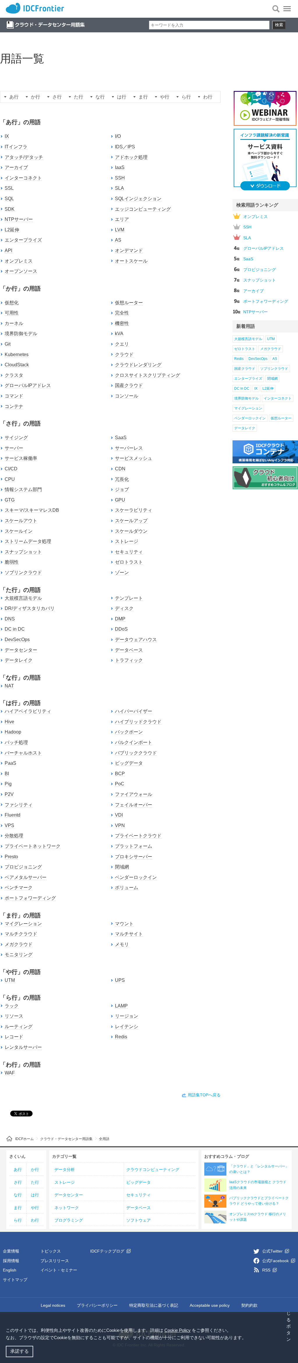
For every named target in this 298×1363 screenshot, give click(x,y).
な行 (100, 96)
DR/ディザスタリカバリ (30, 608)
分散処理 (14, 835)
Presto (11, 856)
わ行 (207, 96)
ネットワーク (66, 1207)
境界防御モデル (21, 333)
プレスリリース (54, 1260)
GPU (120, 499)
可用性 (12, 312)
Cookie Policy (177, 1330)
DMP (120, 618)
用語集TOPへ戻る (204, 1095)
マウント (124, 923)
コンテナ (14, 406)
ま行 (143, 96)
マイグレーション (23, 923)
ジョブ (122, 489)
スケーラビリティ (133, 510)
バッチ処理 (16, 742)
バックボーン (129, 731)
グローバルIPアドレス (28, 385)
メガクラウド (19, 944)
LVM (119, 229)
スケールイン (19, 531)
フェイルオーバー (133, 804)
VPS (9, 825)
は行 (121, 96)
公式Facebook (276, 1260)
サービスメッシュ (133, 458)
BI (7, 773)
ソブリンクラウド (23, 572)
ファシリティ (19, 804)
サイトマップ (15, 1279)
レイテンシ (126, 1026)
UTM (10, 980)
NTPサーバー (19, 219)
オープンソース (21, 271)
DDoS (121, 629)
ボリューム (126, 887)
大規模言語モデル (23, 598)
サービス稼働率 (21, 458)
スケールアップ (131, 520)
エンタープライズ (23, 240)
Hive (9, 721)
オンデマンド (129, 250)
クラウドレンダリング (138, 364)
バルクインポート (133, 742)
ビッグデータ (129, 763)
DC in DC (15, 629)
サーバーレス (129, 448)
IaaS (120, 167)
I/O (118, 136)
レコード (14, 1036)
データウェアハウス (136, 639)
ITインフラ (16, 146)
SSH (120, 177)
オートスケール (131, 260)
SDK (10, 209)
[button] (248, 1338)
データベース (129, 650)
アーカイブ (16, 167)
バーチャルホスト (23, 752)
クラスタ (14, 375)
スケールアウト (21, 520)
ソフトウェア (138, 1220)
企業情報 (11, 1251)
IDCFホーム (24, 1139)
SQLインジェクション (138, 198)
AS (118, 240)
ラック (12, 1005)
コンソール (126, 395)
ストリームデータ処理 (28, 541)
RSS (267, 1270)
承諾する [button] (19, 1351)
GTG (10, 499)
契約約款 (249, 1305)
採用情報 (11, 1260)
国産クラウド (129, 385)
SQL (9, 198)
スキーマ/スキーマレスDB (32, 510)
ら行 (186, 96)
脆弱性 (12, 562)
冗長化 (122, 479)
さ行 (57, 96)
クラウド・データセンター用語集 (66, 1139)
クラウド (124, 354)
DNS (10, 618)
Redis (121, 1036)
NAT (9, 685)
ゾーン (122, 572)
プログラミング (68, 1220)
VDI (119, 814)
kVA (119, 333)
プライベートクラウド (138, 835)
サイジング (16, 437)
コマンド (14, 395)
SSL (9, 188)
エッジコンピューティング (143, 209)
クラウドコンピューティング (152, 1169)
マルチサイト (129, 933)
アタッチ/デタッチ (24, 157)
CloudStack (17, 364)
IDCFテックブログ (107, 1251)
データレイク (19, 660)
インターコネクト (23, 177)
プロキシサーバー (133, 856)
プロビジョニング (23, 866)
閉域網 (122, 866)
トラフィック (129, 660)
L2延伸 (12, 229)
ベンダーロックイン (136, 877)
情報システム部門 (23, 489)
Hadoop (13, 731)
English (9, 1270)
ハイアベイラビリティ (28, 711)
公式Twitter (273, 1251)
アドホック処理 (131, 157)
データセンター (21, 650)
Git (7, 344)
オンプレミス (19, 260)
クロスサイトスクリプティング (147, 375)
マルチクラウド (21, 933)
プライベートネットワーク (33, 846)
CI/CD (11, 468)
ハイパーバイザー (133, 711)
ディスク (124, 608)
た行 (78, 96)
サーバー (14, 448)
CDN (120, 468)
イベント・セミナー (58, 1270)
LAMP (121, 1005)
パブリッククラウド (136, 752)
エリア (122, 219)
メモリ (122, 944)
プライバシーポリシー (97, 1305)
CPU (10, 479)
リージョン (126, 1016)
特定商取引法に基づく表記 (153, 1305)
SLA (119, 188)
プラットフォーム (133, 846)
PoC (119, 783)
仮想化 (12, 302)
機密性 (122, 323)
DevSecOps (17, 639)
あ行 (14, 96)
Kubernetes (17, 354)
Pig (8, 783)
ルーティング (19, 1026)
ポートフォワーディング (30, 898)
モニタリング (19, 954)
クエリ (122, 344)
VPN (120, 825)
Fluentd (12, 814)
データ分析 (64, 1169)
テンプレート (129, 598)
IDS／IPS (125, 146)
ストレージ (126, 541)
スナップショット (23, 551)
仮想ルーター (129, 302)
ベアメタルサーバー (26, 877)
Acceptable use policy (210, 1305)
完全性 (122, 312)
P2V (9, 794)
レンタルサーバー (23, 1047)
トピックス (50, 1251)
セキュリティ (129, 551)
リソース (14, 1016)
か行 (35, 96)
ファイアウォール (133, 794)
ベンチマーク (19, 887)
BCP (120, 773)
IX (7, 136)
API (8, 250)
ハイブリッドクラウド (138, 721)
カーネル (14, 323)
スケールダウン (131, 531)
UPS (120, 980)
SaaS (121, 437)
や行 (164, 96)
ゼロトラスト (129, 562)
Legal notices (53, 1305)
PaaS (10, 763)
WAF (10, 1072)
